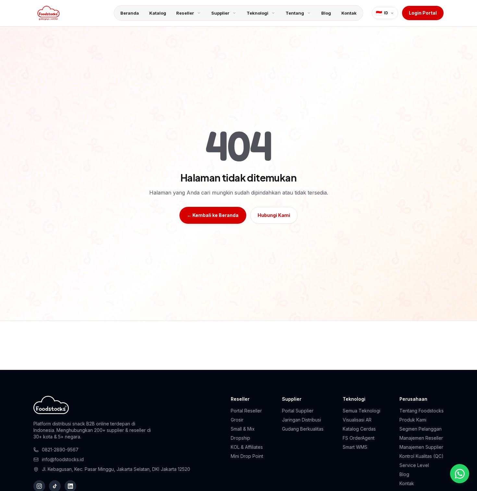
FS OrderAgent (358, 438)
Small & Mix (243, 429)
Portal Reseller (246, 410)
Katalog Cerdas (359, 429)
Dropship (240, 438)
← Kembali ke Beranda (212, 215)
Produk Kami (412, 419)
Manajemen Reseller (421, 438)
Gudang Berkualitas (303, 429)
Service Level (414, 465)
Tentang (295, 13)
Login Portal (423, 13)
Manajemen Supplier (421, 447)
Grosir (237, 419)
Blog (326, 13)
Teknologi (257, 13)
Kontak (349, 13)
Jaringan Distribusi (301, 419)
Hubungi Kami (274, 215)
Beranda (129, 13)
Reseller (185, 13)
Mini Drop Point (247, 456)
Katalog (157, 13)
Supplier (220, 13)
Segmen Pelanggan (420, 429)
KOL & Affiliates (247, 447)
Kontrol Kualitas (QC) (421, 456)
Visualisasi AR (357, 419)
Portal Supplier (297, 410)
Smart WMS (355, 447)
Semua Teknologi (361, 410)
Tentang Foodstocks (421, 410)
